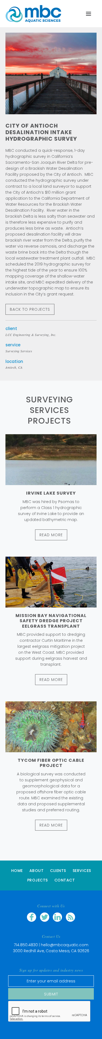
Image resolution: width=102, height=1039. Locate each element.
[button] (88, 13)
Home (17, 870)
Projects (37, 880)
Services (82, 870)
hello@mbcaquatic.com (64, 945)
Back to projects (30, 309)
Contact (64, 880)
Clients (58, 870)
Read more (51, 535)
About (36, 870)
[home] (36, 13)
